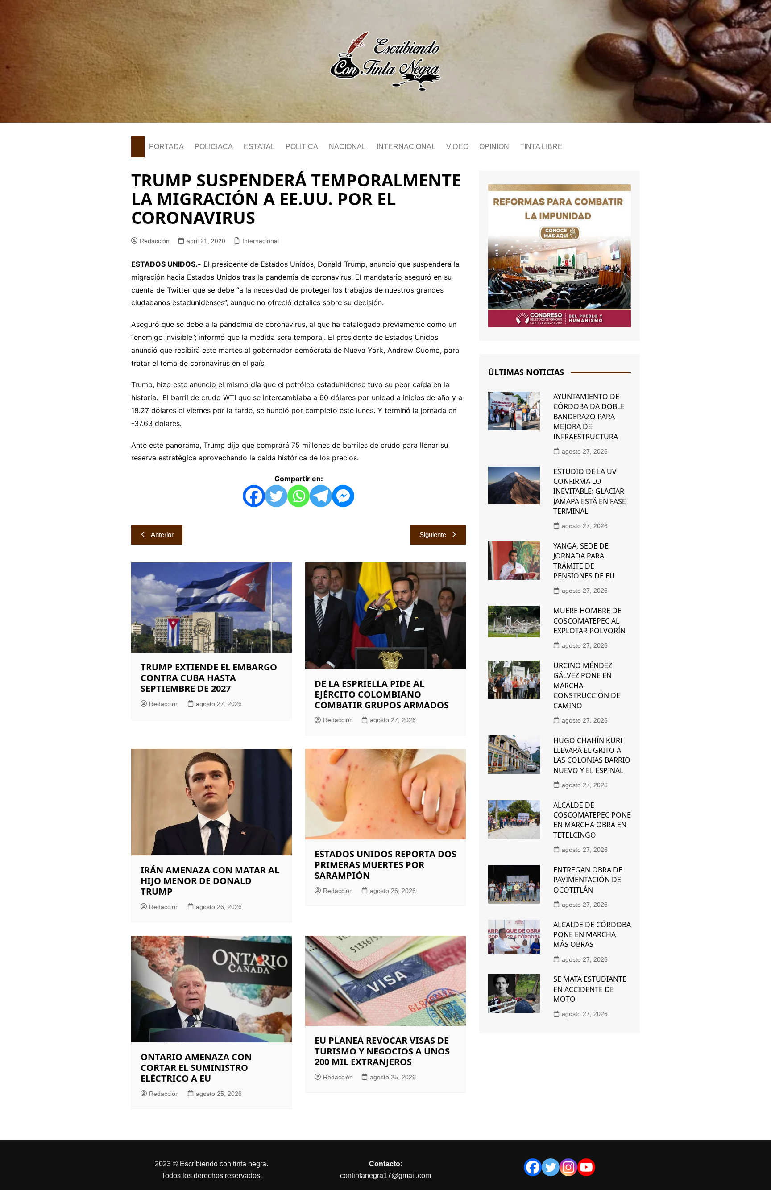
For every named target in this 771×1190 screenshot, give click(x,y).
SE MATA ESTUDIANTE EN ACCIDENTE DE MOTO (589, 989)
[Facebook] (254, 496)
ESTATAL (259, 146)
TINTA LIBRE (541, 146)
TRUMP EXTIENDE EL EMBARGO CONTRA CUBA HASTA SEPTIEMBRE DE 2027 (209, 677)
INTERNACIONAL (406, 146)
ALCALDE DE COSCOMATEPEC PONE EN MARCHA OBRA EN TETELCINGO (592, 820)
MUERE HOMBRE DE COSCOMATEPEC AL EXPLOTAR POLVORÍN (589, 621)
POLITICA (302, 146)
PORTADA (166, 146)
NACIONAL (347, 146)
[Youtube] (586, 1167)
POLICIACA (214, 146)
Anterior (162, 534)
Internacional (260, 240)
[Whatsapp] (298, 496)
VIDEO (457, 146)
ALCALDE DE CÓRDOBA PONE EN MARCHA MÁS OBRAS (592, 935)
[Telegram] (321, 496)
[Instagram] (568, 1167)
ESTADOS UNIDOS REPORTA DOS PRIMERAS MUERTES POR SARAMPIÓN (385, 864)
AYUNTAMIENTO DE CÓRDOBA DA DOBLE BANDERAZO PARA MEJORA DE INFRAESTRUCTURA (589, 417)
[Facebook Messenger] (343, 496)
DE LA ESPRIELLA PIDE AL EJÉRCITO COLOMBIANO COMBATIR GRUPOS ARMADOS (382, 694)
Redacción (155, 240)
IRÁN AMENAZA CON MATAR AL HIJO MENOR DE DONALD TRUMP (210, 880)
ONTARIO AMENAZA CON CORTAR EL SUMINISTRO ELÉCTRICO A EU (196, 1067)
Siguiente (432, 534)
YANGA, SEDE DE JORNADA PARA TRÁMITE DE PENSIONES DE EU (584, 561)
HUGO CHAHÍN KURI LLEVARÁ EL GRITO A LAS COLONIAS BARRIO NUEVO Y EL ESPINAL (591, 755)
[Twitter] (276, 496)
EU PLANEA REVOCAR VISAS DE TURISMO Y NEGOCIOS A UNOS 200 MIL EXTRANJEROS (382, 1051)
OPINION (494, 146)
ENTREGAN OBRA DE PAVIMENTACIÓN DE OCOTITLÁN (587, 880)
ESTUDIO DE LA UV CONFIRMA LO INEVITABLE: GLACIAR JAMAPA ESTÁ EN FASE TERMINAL (589, 491)
